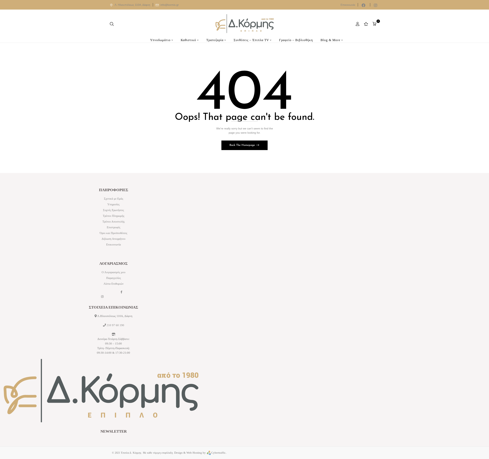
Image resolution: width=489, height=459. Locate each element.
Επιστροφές (113, 227)
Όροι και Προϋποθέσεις (113, 233)
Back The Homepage (242, 145)
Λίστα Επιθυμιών (114, 283)
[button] (374, 23)
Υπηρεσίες (113, 204)
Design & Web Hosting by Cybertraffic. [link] (200, 452)
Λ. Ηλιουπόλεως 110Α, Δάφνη (132, 4)
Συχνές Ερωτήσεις (113, 210)
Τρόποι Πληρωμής (113, 215)
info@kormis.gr (169, 4)
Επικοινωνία (348, 4)
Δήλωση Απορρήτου (113, 238)
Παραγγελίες (113, 277)
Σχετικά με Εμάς (113, 198)
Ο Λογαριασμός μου (113, 272)
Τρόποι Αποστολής (113, 221)
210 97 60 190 (115, 325)
